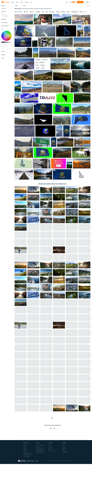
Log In (87, 2)
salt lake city (42, 62)
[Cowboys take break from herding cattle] (81, 19)
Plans (70, 2)
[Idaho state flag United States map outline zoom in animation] (23, 163)
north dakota (44, 59)
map (43, 11)
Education (25, 450)
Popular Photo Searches (40, 450)
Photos (17, 2)
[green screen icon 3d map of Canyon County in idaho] (64, 98)
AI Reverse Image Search (27, 453)
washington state (74, 11)
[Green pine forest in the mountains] (35, 42)
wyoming (63, 11)
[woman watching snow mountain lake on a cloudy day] (80, 131)
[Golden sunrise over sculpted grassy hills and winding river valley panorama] (81, 163)
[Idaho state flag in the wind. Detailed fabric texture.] (43, 108)
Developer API (25, 452)
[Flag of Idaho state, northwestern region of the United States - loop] (80, 120)
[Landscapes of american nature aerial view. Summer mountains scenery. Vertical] (80, 31)
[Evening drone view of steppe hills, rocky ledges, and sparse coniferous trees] (66, 52)
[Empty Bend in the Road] (23, 142)
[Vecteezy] (5, 2)
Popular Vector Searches (40, 449)
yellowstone (43, 65)
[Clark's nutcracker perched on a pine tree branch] (41, 163)
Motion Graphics (19, 11)
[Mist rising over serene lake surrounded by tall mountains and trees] (43, 174)
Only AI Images (5, 14)
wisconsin (37, 67)
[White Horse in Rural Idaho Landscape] (81, 152)
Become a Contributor (52, 450)
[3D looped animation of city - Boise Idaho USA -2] (25, 131)
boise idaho (38, 11)
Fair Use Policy (71, 460)
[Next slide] (88, 12)
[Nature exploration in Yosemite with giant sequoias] (17, 98)
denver (37, 65)
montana (85, 11)
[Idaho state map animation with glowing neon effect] (66, 31)
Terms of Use (61, 460)
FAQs (49, 445)
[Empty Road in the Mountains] (24, 120)
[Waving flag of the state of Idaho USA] (25, 31)
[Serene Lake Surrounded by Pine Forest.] (80, 63)
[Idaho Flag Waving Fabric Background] (62, 174)
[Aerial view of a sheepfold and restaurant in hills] (43, 75)
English (63, 445)
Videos (22, 2)
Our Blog (50, 449)
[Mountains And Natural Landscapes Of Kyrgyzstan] (48, 52)
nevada (81, 11)
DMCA (37, 446)
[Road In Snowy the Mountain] (59, 131)
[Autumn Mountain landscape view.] (83, 52)
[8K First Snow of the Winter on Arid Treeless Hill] (82, 42)
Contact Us (50, 446)
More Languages (65, 452)
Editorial (26, 2)
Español (63, 446)
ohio (37, 62)
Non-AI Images (5, 16)
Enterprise (25, 449)
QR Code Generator (26, 456)
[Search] (86, 5)
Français (63, 450)
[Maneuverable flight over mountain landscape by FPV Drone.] (35, 52)
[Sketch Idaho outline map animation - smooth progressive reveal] (81, 174)
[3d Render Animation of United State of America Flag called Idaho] (43, 152)
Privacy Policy (66, 460)
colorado (57, 11)
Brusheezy (25, 445)
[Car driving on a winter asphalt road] (24, 63)
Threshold (3, 46)
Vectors (12, 2)
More (31, 2)
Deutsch (63, 449)
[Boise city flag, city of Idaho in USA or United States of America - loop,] (29, 98)
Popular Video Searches (40, 452)
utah (46, 11)
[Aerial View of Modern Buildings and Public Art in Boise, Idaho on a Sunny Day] (46, 42)
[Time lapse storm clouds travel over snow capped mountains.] (32, 87)
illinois (43, 67)
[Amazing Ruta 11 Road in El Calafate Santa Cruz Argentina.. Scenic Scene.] (87, 31)
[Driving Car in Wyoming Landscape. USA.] (23, 52)
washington (38, 59)
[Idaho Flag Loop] (23, 42)
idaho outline (52, 11)
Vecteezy (24, 446)
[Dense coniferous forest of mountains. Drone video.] (81, 75)
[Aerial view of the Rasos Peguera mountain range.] (60, 63)
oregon (68, 11)
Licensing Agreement (39, 445)
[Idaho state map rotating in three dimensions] (43, 120)
